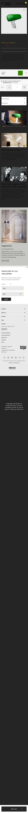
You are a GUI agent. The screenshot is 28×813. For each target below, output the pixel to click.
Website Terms (16, 362)
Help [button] (2, 320)
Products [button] (3, 309)
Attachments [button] (4, 103)
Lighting (3, 36)
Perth (2, 342)
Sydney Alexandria (5, 332)
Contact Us (4, 328)
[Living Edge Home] (8, 4)
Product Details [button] (5, 99)
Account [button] (3, 316)
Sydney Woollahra (5, 335)
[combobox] (6, 284)
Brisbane (3, 340)
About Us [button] (3, 312)
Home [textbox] (3, 284)
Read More (5, 162)
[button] (14, 73)
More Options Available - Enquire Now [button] (9, 94)
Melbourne (4, 337)
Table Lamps (9, 36)
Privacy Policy (11, 362)
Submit (6, 299)
